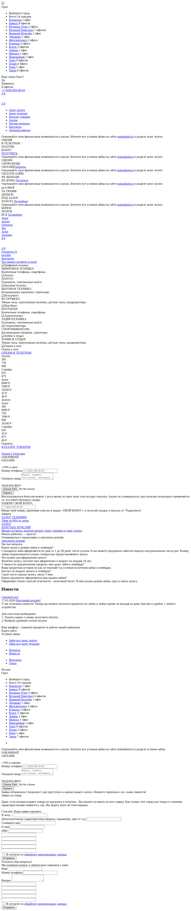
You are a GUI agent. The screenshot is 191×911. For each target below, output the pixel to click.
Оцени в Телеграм (13, 453)
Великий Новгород (21, 30)
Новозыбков (17, 57)
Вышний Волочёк (21, 33)
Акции (13, 120)
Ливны (14, 50)
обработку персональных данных (45, 854)
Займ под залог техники (24, 643)
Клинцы (14, 43)
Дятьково (15, 36)
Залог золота (17, 110)
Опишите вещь (11, 478)
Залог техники (18, 113)
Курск (13, 46)
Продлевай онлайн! (28, 600)
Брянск (14, 23)
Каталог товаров (19, 116)
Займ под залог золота (23, 640)
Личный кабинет (20, 130)
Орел (12, 60)
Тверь (13, 70)
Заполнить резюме (13, 540)
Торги (13, 663)
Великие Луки (18, 26)
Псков (13, 63)
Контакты (15, 126)
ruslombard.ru (125, 136)
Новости (14, 653)
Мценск (14, 53)
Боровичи (15, 19)
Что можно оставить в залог (19, 261)
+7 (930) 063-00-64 (13, 90)
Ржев (12, 67)
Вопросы (15, 650)
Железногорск (18, 40)
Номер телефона (12, 470)
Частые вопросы (19, 123)
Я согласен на (36, 854)
